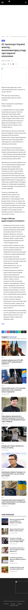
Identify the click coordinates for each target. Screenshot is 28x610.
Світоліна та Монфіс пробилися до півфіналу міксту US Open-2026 (17, 539)
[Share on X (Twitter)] (10, 64)
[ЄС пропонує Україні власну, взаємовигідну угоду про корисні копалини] (14, 76)
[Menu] (3, 2)
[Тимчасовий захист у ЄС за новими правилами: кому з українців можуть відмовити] (14, 376)
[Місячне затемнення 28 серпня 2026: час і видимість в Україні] (5, 521)
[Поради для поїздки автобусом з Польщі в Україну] (14, 434)
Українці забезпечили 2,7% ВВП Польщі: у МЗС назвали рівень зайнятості (12, 362)
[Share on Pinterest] (13, 64)
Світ (3, 40)
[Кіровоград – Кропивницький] (14, 2)
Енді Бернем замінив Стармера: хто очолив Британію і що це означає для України (13, 474)
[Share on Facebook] (8, 64)
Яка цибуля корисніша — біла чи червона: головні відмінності (17, 549)
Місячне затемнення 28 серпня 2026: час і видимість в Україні (17, 521)
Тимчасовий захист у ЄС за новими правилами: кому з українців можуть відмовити (14, 390)
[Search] (25, 2)
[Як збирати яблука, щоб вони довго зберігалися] (5, 569)
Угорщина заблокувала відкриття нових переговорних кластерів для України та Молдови (14, 501)
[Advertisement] (14, 20)
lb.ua (3, 323)
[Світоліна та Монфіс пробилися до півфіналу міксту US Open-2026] (5, 540)
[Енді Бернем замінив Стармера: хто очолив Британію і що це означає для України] (14, 460)
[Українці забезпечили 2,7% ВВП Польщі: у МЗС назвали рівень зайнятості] (14, 348)
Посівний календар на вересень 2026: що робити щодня (18, 559)
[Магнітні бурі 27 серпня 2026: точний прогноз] (5, 531)
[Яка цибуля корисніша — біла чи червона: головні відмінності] (5, 550)
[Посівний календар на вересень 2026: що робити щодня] (5, 560)
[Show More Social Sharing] (16, 64)
